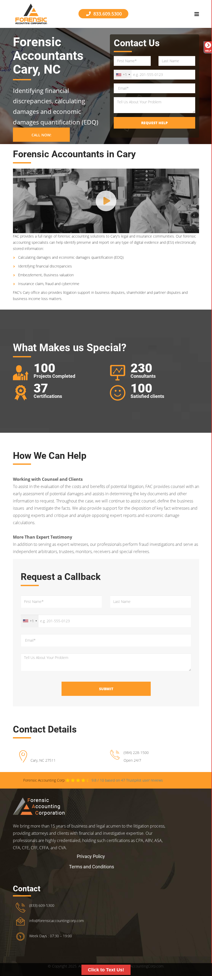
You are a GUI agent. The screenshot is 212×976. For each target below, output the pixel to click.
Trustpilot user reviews (124, 780)
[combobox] (123, 74)
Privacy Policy (91, 856)
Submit (106, 688)
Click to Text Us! (106, 969)
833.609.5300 (107, 14)
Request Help (154, 122)
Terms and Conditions (91, 866)
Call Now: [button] (41, 134)
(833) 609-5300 (41, 905)
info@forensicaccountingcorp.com (56, 920)
